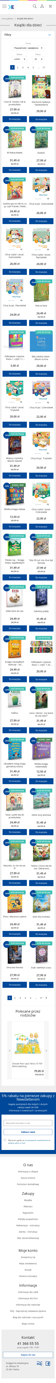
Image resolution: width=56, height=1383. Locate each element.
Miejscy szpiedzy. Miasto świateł (14, 459)
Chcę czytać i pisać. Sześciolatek (14, 256)
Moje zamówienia (28, 1263)
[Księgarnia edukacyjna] (39, 1363)
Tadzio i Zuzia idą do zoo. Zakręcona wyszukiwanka (41, 867)
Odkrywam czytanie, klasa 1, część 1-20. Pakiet (41, 663)
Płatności (28, 1206)
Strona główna (7, 18)
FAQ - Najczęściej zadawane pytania (28, 1311)
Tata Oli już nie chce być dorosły (41, 561)
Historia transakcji (28, 1276)
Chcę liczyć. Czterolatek (41, 407)
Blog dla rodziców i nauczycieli (28, 1317)
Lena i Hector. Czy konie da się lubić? (41, 714)
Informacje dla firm (28, 1298)
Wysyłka (28, 1200)
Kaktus (14, 713)
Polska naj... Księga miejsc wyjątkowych (14, 561)
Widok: (19, 54)
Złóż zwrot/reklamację (28, 1238)
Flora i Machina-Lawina (14, 916)
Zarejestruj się (28, 1257)
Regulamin (28, 1212)
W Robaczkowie (14, 152)
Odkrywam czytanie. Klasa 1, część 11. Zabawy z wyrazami (15, 357)
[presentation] (9, 1050)
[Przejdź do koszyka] (50, 6)
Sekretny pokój (41, 611)
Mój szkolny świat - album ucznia (41, 358)
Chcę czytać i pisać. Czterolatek (41, 510)
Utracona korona (14, 967)
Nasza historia (28, 1177)
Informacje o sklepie (28, 1171)
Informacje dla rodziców (28, 1304)
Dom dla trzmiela (41, 916)
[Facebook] (48, 1363)
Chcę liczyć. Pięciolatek (14, 305)
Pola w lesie (41, 305)
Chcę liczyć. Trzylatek (41, 458)
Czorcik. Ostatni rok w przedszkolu (15, 103)
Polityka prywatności (28, 1219)
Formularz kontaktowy (28, 1184)
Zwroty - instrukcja (28, 1231)
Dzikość (41, 152)
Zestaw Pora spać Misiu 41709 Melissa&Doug (27, 1065)
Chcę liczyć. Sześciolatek (41, 203)
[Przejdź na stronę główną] (11, 7)
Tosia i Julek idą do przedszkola (14, 816)
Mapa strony (28, 1323)
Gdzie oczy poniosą (41, 815)
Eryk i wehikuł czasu (41, 967)
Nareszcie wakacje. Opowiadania (41, 103)
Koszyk (28, 1269)
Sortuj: (28, 43)
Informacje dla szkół (28, 1292)
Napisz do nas (28, 1354)
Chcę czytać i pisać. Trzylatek (14, 408)
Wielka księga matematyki (41, 765)
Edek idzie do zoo (14, 611)
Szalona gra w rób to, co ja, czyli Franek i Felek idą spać (15, 205)
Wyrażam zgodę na (29, 1141)
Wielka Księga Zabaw (14, 509)
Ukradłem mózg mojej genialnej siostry (15, 765)
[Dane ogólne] (42, 6)
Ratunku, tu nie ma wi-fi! (14, 867)
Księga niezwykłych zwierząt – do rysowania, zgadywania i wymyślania (15, 663)
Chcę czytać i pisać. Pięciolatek (41, 256)
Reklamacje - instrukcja (28, 1225)
